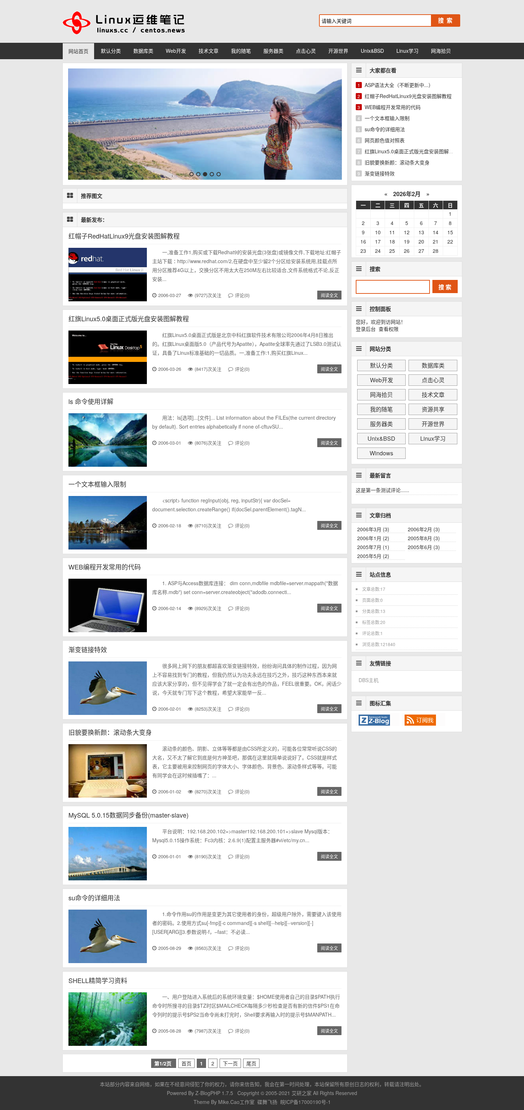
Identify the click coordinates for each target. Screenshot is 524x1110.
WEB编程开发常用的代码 (104, 566)
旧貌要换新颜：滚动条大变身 (110, 732)
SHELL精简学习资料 (97, 980)
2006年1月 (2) (373, 538)
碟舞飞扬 (267, 1101)
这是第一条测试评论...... (382, 489)
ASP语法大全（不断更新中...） (399, 84)
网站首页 (78, 51)
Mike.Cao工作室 (237, 1101)
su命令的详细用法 (94, 897)
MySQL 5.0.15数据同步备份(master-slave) (128, 814)
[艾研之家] (133, 21)
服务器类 (273, 50)
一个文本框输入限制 (97, 483)
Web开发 (176, 50)
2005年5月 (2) (373, 555)
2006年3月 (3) (373, 529)
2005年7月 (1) (373, 547)
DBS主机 (369, 680)
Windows (381, 453)
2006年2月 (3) (424, 529)
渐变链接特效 (87, 649)
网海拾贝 (441, 50)
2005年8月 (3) (424, 538)
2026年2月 (407, 194)
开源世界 (338, 50)
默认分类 (111, 50)
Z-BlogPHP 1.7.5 (214, 1092)
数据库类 (143, 50)
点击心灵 (306, 50)
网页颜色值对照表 (385, 140)
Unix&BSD (372, 50)
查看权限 (389, 328)
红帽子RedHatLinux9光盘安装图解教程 (124, 235)
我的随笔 (241, 50)
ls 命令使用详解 (90, 401)
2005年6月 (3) (424, 547)
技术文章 (209, 50)
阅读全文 (329, 295)
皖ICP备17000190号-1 (305, 1101)
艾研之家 (302, 1092)
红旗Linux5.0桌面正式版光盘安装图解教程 (128, 318)
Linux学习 (407, 50)
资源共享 (433, 409)
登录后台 (366, 328)
